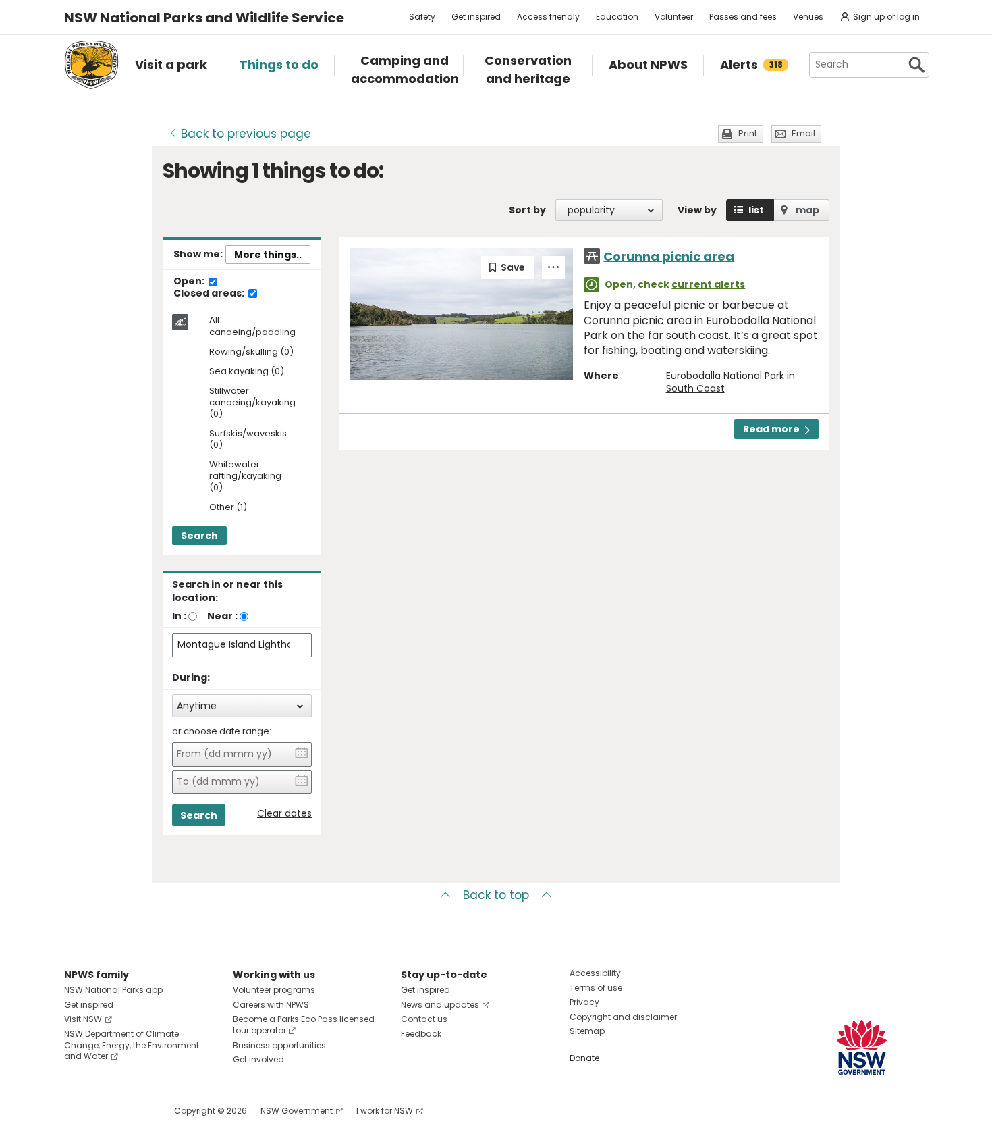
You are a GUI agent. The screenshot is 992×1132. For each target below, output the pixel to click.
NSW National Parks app (113, 990)
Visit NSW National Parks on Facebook (76, 1110)
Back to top (496, 895)
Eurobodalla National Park (725, 375)
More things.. (268, 254)
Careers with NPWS (271, 1004)
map (807, 210)
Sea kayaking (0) (246, 372)
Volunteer (674, 16)
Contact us (424, 1019)
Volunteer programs (274, 990)
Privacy (584, 1002)
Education (617, 16)
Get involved (258, 1059)
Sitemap (587, 1031)
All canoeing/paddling (252, 326)
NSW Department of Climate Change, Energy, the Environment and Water (131, 1045)
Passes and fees (743, 16)
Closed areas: (209, 294)
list (756, 210)
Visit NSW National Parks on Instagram (105, 1110)
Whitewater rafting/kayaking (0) (245, 476)
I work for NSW (384, 1110)
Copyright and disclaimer (623, 1017)
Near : (222, 616)
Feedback (421, 1033)
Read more (771, 429)
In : (179, 616)
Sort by (527, 210)
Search (199, 535)
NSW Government (296, 1110)
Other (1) (228, 507)
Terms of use (596, 988)
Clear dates (284, 813)
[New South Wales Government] (862, 1047)
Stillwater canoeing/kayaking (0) (252, 403)
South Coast (695, 388)
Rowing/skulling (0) (251, 352)
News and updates (440, 1004)
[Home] (91, 65)
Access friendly (548, 16)
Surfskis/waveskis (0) (248, 439)
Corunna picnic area (668, 256)
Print (747, 133)
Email (803, 133)
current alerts (708, 284)
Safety (422, 16)
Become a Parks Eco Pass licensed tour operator (304, 1024)
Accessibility (595, 973)
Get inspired (476, 16)
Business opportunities (279, 1045)
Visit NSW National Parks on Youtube (134, 1110)
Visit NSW (83, 1019)
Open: (189, 282)
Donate (584, 1058)
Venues (808, 16)
